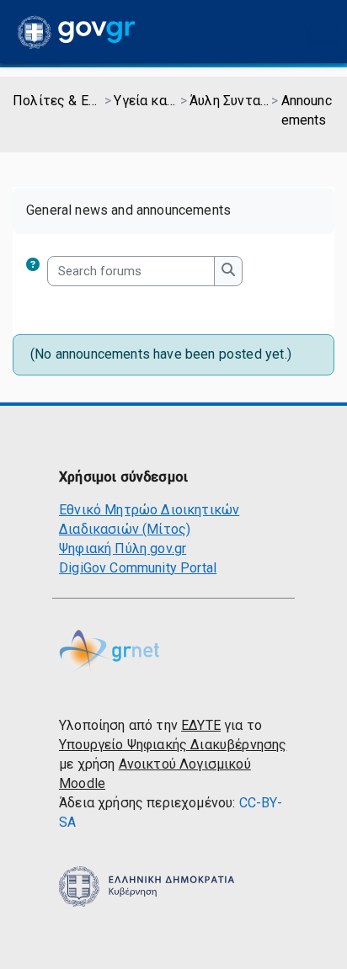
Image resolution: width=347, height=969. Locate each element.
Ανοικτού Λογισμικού (185, 764)
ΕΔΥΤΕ (201, 725)
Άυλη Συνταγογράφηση (229, 101)
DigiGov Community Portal (137, 568)
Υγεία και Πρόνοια (145, 101)
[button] (36, 271)
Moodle (82, 783)
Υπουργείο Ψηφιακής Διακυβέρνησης (172, 745)
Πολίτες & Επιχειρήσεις (57, 101)
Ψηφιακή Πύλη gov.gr (122, 548)
